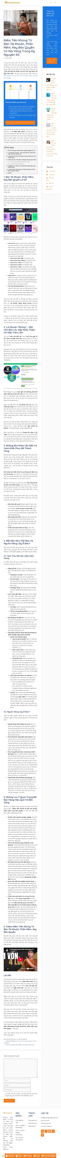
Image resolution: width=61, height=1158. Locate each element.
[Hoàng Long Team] (12, 2)
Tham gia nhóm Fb (51, 61)
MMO (7, 1039)
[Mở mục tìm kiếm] (51, 2)
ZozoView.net (32, 1123)
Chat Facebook (46, 1123)
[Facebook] (46, 1131)
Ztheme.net (32, 1126)
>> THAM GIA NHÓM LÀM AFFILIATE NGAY (20, 123)
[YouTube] (42, 1131)
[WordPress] (42, 1135)
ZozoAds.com (32, 1120)
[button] (55, 2)
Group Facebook (46, 1126)
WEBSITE (24, 1039)
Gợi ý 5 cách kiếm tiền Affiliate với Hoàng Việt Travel (20, 1045)
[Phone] (53, 1131)
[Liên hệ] (49, 1131)
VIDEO (20, 1039)
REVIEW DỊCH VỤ (13, 1039)
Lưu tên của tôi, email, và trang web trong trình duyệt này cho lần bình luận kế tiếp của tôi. (21, 1095)
